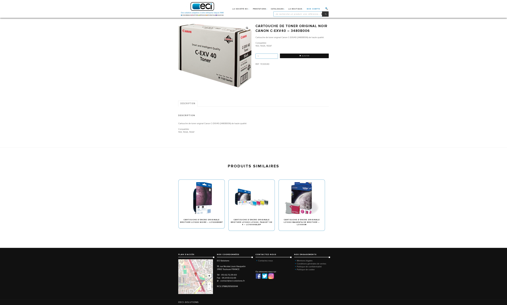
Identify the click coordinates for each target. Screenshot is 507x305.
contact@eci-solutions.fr (232, 280)
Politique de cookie (306, 269)
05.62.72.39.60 (229, 275)
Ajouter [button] (202, 180)
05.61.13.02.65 (229, 278)
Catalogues (277, 9)
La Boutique (295, 9)
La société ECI (240, 9)
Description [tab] (187, 103)
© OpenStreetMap (207, 292)
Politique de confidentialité (309, 266)
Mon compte (313, 9)
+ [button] (209, 284)
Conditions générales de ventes (311, 263)
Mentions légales (305, 260)
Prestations (259, 9)
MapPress (198, 292)
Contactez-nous (265, 260)
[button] (247, 28)
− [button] (209, 288)
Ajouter (305, 56)
